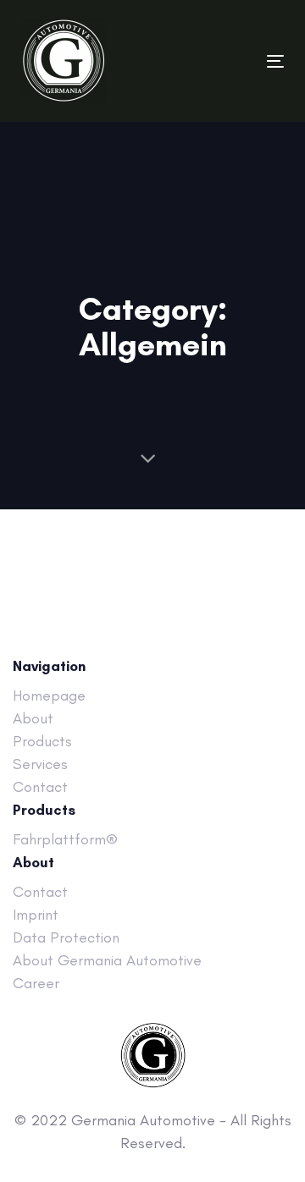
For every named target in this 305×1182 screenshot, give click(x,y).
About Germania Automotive (107, 960)
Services (40, 764)
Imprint (35, 914)
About (33, 718)
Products (42, 741)
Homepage (49, 695)
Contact (40, 787)
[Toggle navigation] (240, 61)
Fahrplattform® (65, 839)
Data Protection (66, 937)
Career (36, 983)
